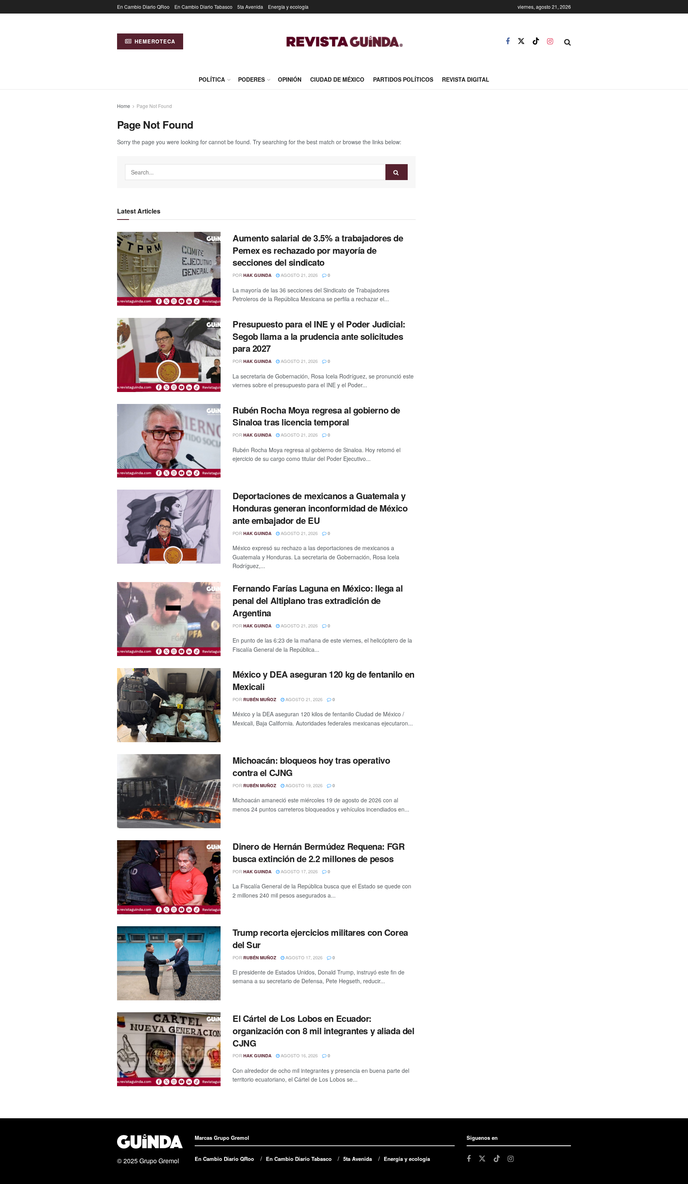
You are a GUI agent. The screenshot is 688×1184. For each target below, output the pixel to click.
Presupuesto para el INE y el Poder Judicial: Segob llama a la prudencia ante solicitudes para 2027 (319, 336)
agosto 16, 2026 (299, 1055)
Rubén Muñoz (259, 699)
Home (123, 105)
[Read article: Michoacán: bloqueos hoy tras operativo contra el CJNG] (169, 791)
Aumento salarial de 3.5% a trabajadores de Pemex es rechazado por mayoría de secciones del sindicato (318, 250)
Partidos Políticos (403, 79)
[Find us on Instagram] (550, 41)
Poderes (251, 79)
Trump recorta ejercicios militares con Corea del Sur (320, 938)
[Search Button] (567, 41)
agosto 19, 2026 (303, 785)
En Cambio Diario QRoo (143, 6)
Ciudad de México (337, 79)
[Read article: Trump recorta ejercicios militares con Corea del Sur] (169, 963)
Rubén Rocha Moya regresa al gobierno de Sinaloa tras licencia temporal (316, 416)
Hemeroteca (154, 41)
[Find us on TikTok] (536, 41)
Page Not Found (154, 105)
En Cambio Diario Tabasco (203, 6)
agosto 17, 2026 (299, 871)
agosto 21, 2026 (299, 275)
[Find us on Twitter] (521, 41)
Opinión (289, 79)
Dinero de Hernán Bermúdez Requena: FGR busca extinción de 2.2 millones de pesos (319, 852)
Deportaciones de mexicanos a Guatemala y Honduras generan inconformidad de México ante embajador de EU (320, 508)
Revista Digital (465, 79)
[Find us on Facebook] (508, 41)
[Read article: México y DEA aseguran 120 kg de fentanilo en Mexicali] (169, 705)
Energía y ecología (288, 6)
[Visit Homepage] (344, 41)
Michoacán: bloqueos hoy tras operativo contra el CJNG (311, 766)
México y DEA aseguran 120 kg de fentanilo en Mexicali (323, 680)
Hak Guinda (257, 275)
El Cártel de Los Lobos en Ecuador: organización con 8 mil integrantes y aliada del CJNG (323, 1030)
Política (212, 79)
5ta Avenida (250, 6)
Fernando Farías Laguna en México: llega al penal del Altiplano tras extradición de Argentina (318, 600)
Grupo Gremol (159, 1160)
